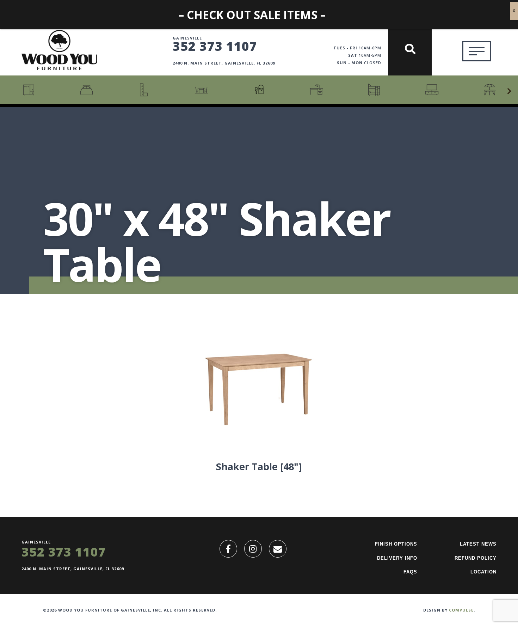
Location (483, 572)
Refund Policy (476, 558)
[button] (509, 91)
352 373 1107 (215, 45)
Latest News (478, 544)
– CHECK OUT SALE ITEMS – (252, 14)
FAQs (410, 572)
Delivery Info (397, 558)
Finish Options (396, 544)
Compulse (461, 610)
